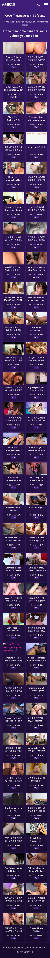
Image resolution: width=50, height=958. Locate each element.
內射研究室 (8, 4)
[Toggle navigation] (46, 4)
